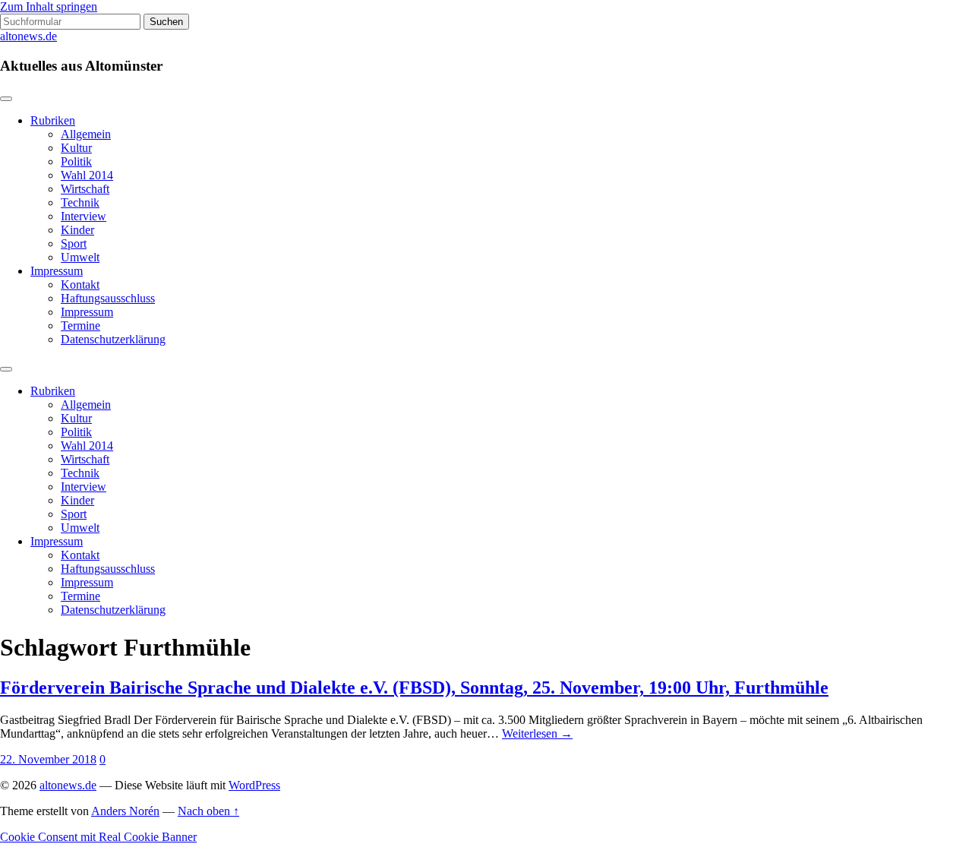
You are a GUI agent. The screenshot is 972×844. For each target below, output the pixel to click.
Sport (74, 243)
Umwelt (80, 257)
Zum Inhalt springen (48, 6)
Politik (76, 161)
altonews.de (28, 36)
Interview (83, 216)
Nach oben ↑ (208, 810)
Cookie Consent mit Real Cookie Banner (98, 836)
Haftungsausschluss (108, 298)
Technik (80, 202)
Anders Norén (125, 810)
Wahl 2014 (87, 175)
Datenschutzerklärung (113, 339)
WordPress (254, 785)
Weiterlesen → (537, 733)
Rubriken (52, 120)
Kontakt (80, 284)
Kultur (76, 147)
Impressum (56, 270)
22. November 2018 (48, 759)
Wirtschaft (85, 188)
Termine (80, 325)
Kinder (77, 229)
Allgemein (86, 134)
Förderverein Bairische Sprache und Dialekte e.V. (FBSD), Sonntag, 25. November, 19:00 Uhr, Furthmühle (414, 687)
